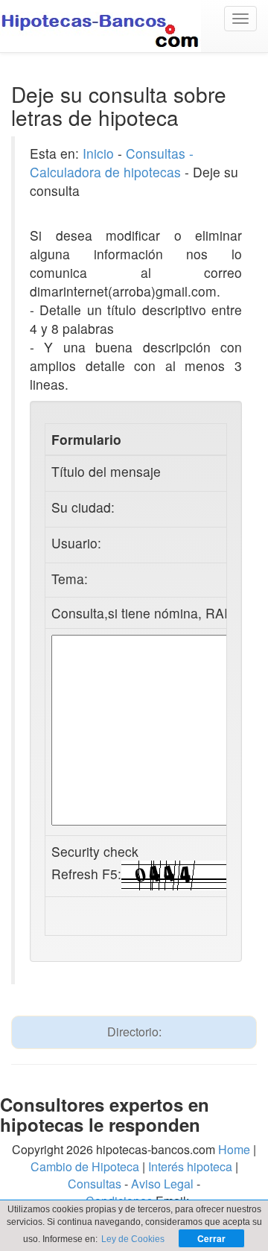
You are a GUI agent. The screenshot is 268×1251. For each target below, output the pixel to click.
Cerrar (211, 1238)
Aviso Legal (162, 1183)
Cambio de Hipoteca (85, 1166)
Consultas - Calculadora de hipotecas (112, 162)
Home (234, 1149)
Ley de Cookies (133, 1239)
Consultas (94, 1183)
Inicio (98, 153)
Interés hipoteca (190, 1166)
